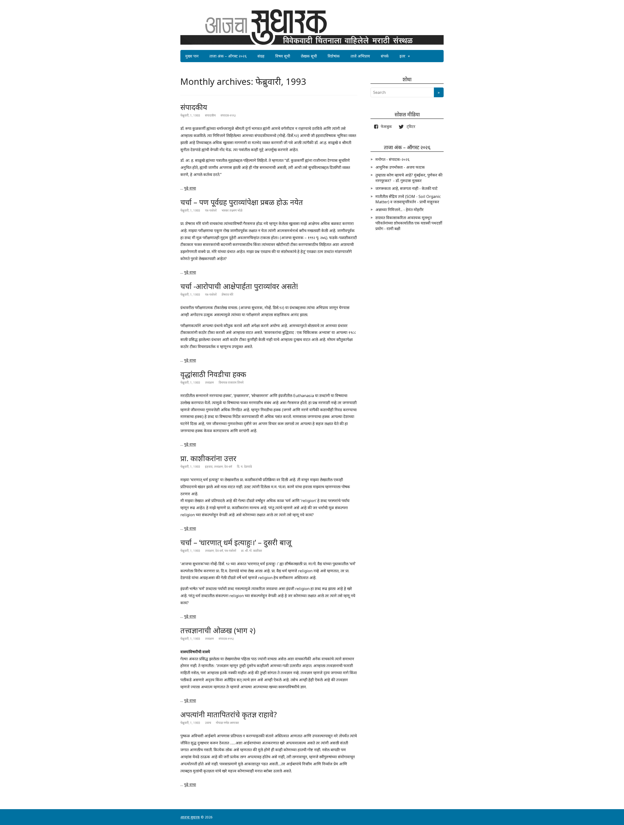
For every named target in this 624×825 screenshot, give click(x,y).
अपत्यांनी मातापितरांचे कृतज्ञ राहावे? (228, 714)
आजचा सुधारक (190, 817)
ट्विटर (409, 126)
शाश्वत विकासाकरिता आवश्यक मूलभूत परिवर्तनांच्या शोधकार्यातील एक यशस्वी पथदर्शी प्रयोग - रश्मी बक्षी (408, 223)
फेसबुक (385, 126)
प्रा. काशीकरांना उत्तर (208, 458)
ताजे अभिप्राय (360, 56)
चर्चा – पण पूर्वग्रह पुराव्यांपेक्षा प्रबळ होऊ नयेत (241, 202)
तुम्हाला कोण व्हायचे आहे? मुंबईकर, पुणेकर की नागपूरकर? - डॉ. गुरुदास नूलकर (408, 177)
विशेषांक (334, 56)
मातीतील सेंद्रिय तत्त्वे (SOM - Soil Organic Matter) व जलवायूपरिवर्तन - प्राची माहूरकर (408, 199)
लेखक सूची (309, 56)
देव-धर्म (228, 467)
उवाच (208, 723)
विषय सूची (282, 56)
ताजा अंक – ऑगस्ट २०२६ (228, 56)
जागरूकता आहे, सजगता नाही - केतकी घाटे (406, 188)
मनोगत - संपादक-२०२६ (392, 159)
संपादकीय (193, 107)
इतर (402, 56)
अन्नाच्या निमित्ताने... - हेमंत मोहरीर (399, 209)
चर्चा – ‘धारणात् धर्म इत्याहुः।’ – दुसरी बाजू (236, 542)
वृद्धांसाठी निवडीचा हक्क (213, 374)
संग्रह (260, 56)
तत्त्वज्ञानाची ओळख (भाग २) (217, 630)
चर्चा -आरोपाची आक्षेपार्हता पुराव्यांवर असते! (239, 286)
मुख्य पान (192, 56)
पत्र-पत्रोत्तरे (211, 210)
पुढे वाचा (190, 188)
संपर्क (385, 56)
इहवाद (209, 467)
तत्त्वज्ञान (209, 382)
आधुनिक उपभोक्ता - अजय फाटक (400, 167)
